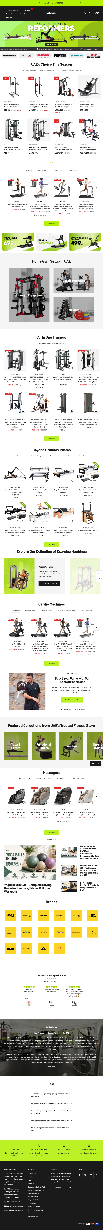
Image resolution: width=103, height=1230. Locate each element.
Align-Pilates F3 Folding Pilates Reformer (39, 491)
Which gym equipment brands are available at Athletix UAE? (50, 1129)
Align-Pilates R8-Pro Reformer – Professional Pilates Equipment (15, 492)
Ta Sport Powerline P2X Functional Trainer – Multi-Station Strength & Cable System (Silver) (39, 423)
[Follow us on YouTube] (90, 1175)
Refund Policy (33, 1196)
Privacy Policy (33, 1203)
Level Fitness (43, 170)
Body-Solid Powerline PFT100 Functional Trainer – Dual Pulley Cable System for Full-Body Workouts (15, 423)
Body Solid (15, 417)
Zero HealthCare (17, 809)
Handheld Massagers (44, 778)
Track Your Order (34, 1216)
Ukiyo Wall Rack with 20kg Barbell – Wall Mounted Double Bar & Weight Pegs (89, 107)
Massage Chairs (25, 778)
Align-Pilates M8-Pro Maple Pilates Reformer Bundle (63, 531)
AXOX (63, 374)
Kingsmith (28, 170)
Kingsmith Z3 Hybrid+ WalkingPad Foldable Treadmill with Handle (86, 206)
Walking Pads (30, 610)
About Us (31, 1183)
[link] (13, 95)
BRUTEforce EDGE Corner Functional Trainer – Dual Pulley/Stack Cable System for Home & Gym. (39, 380)
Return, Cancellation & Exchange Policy (36, 1191)
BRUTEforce (39, 374)
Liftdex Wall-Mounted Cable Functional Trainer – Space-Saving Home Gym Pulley (88, 422)
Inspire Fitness (15, 374)
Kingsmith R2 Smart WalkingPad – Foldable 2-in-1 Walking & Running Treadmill (40, 206)
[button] (16, 993)
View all (51, 224)
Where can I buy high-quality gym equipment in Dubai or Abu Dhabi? (50, 1095)
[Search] (85, 13)
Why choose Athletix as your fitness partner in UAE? (49, 1104)
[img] (51, 978)
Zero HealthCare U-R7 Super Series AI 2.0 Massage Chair (17, 813)
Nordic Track (58, 170)
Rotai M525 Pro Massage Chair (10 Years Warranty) (86, 813)
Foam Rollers (62, 778)
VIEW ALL (51, 663)
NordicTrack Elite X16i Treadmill (17, 645)
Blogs (30, 1177)
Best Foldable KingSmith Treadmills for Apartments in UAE (89, 886)
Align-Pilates (15, 487)
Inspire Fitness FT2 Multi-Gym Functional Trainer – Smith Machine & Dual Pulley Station (88, 379)
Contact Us (32, 1173)
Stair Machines (86, 610)
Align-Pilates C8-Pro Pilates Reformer (63, 491)
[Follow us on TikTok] (96, 1175)
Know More (51, 1066)
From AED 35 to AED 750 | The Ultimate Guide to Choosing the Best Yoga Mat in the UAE (89, 870)
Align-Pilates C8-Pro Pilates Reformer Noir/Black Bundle (15, 531)
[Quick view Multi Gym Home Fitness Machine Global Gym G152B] (22, 78)
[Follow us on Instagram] (85, 1175)
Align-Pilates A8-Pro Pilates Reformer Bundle (88, 491)
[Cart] (96, 13)
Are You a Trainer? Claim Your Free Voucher (36, 1211)
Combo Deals (73, 170)
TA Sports (39, 417)
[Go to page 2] (52, 162)
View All (51, 439)
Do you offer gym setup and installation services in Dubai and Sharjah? (51, 1112)
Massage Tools (78, 778)
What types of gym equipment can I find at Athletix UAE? (50, 1120)
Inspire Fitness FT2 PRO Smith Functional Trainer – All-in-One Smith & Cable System (15, 379)
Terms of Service (34, 1207)
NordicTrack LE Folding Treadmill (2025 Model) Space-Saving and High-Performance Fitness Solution (40, 647)
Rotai (63, 809)
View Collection (49, 584)
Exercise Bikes (46, 610)
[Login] (89, 13)
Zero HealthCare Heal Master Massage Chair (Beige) (40, 813)
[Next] (99, 579)
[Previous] (99, 573)
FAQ (29, 1180)
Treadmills (15, 610)
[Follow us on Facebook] (79, 1175)
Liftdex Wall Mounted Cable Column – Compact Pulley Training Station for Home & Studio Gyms (63, 423)
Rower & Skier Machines (66, 610)
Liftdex (63, 417)
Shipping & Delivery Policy (37, 1187)
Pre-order (93, 481)
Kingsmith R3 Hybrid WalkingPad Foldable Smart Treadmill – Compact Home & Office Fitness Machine (63, 207)
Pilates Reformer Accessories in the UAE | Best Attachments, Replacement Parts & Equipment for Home (89, 852)
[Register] (70, 1187)
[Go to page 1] (50, 162)
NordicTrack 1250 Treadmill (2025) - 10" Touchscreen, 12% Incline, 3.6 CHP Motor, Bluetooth (63, 647)
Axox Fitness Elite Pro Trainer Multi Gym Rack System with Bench (63, 379)
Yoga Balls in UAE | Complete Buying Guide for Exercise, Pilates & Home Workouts (28, 888)
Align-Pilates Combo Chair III (88, 530)
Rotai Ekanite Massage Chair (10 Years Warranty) (63, 813)
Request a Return (34, 1200)
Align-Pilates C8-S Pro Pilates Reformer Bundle (39, 531)
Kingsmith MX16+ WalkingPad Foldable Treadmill (17, 205)
